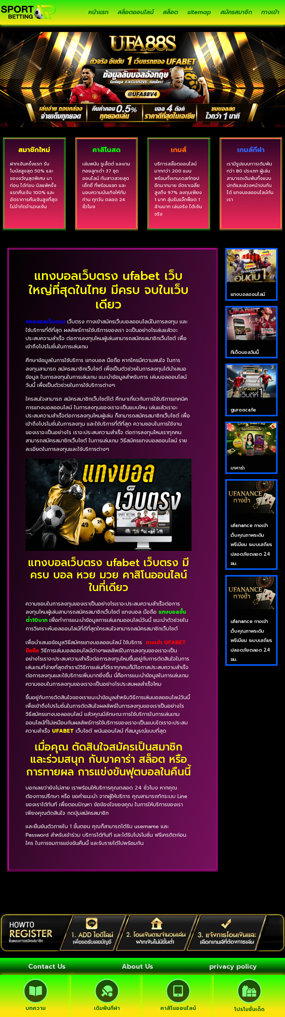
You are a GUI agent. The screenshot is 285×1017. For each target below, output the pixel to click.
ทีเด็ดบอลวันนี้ (244, 352)
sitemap (199, 12)
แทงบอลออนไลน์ (247, 294)
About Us (137, 966)
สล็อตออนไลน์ (136, 12)
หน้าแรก (98, 12)
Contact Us (47, 966)
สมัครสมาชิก (236, 12)
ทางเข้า (270, 12)
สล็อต (170, 12)
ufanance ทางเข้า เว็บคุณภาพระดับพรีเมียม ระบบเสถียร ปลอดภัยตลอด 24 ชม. (251, 544)
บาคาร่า (237, 467)
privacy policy (233, 966)
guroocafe (243, 409)
